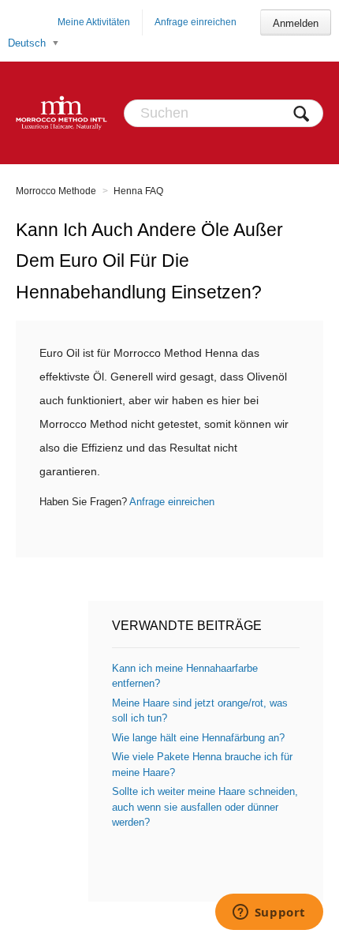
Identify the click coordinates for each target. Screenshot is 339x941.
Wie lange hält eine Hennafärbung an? (198, 738)
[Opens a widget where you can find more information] (268, 913)
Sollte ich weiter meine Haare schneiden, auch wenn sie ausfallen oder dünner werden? (205, 806)
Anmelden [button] (296, 23)
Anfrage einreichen (196, 22)
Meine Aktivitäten (94, 22)
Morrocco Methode (56, 191)
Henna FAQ (138, 191)
